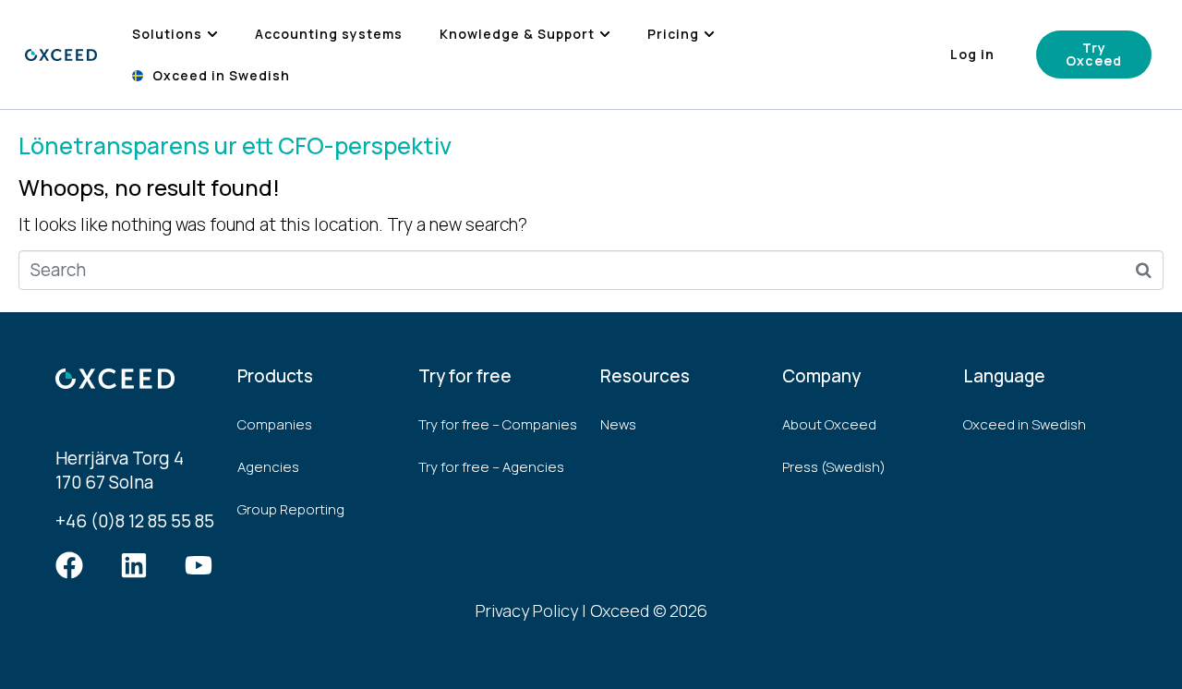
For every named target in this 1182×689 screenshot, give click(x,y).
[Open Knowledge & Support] (604, 33)
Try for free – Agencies (491, 467)
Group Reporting (290, 509)
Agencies (268, 467)
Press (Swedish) (834, 467)
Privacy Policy (527, 610)
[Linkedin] (134, 565)
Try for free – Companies (497, 424)
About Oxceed (829, 424)
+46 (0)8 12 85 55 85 (134, 521)
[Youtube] (198, 565)
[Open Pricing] (709, 33)
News (618, 424)
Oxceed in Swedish (1024, 424)
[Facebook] (69, 565)
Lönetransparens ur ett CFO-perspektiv (235, 145)
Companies (274, 424)
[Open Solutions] (212, 33)
